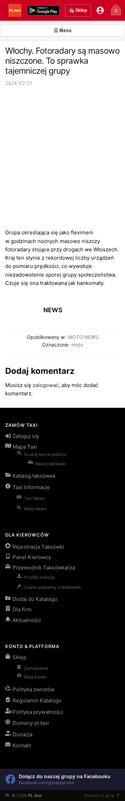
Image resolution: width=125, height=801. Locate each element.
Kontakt (21, 745)
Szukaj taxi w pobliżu (45, 454)
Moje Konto (35, 677)
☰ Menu (63, 30)
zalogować (46, 385)
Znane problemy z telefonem (52, 587)
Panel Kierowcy (31, 557)
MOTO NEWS (83, 337)
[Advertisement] (62, 157)
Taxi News (34, 498)
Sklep (19, 657)
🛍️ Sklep (78, 10)
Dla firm (22, 609)
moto (77, 345)
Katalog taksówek (34, 475)
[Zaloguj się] (100, 10)
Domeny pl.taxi (30, 723)
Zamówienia (36, 668)
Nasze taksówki (50, 463)
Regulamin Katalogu (36, 700)
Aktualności (26, 620)
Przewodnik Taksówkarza (43, 567)
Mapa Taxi (24, 446)
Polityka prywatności (37, 712)
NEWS (52, 310)
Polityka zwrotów (33, 689)
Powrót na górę (99, 795)
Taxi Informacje (31, 487)
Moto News (35, 508)
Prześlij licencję (39, 577)
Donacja (22, 734)
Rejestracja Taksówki (38, 546)
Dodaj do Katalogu (34, 599)
